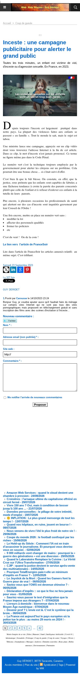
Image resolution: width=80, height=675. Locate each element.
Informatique (10, 638)
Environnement (39, 645)
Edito (29, 634)
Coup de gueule (23, 23)
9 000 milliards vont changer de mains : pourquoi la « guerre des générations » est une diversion (39, 554)
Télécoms (10, 641)
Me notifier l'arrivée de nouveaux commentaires (34, 397)
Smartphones (20, 641)
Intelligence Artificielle (54, 634)
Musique (29, 641)
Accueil (7, 23)
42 (40, 628)
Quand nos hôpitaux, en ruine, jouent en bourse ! (38, 524)
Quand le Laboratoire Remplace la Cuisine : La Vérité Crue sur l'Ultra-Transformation (39, 561)
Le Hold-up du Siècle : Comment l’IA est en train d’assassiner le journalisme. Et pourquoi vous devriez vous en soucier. (38, 546)
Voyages (64, 638)
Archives (38, 641)
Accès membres (14, 664)
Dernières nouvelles (50, 641)
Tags (61, 664)
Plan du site (31, 664)
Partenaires (51, 645)
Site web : (8, 349)
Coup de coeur (53, 638)
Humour (36, 634)
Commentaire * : (12, 360)
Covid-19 (68, 634)
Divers (70, 638)
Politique (29, 638)
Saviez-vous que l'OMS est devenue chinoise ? (36, 584)
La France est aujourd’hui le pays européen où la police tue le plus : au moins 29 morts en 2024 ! (36, 618)
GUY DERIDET (11, 289)
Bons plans (63, 641)
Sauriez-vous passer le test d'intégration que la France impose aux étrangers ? (35, 599)
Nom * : (7, 325)
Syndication (50, 664)
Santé (43, 634)
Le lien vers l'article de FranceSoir (25, 244)
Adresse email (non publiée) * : (21, 337)
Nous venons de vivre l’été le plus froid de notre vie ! (40, 530)
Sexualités (21, 638)
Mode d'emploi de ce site (16, 634)
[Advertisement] (37, 449)
